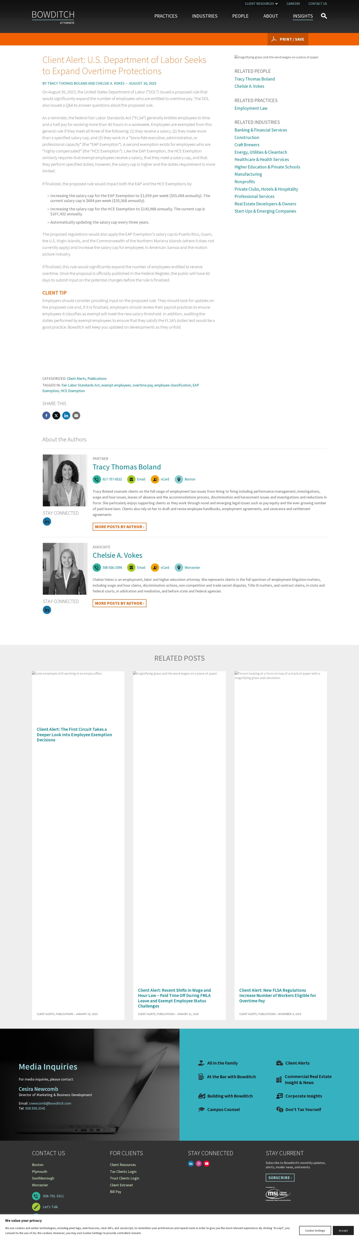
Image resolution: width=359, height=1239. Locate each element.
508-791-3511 (53, 1196)
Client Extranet (121, 1185)
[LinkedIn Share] (66, 415)
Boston (190, 479)
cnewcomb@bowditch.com (50, 1103)
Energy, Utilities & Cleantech (261, 152)
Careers (293, 3)
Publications (97, 378)
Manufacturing (248, 174)
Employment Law (251, 108)
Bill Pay (115, 1191)
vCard (165, 479)
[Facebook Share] (46, 415)
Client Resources (259, 3)
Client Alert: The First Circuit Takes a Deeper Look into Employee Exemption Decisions (74, 734)
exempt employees (116, 385)
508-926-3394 (112, 567)
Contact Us (318, 3)
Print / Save (292, 39)
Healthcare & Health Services (262, 159)
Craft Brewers (247, 144)
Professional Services (254, 196)
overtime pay (143, 385)
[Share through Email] (76, 415)
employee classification (172, 385)
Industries (205, 16)
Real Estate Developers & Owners (265, 204)
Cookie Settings (315, 1230)
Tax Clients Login (123, 1171)
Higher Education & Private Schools (267, 167)
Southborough (43, 1178)
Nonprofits (245, 181)
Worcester (192, 567)
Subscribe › (280, 1177)
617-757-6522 (112, 479)
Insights (303, 16)
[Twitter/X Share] (56, 415)
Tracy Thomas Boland (67, 83)
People (240, 16)
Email (141, 479)
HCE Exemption (73, 390)
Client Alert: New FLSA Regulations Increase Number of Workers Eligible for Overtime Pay (277, 995)
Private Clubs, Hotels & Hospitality (266, 189)
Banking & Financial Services (261, 130)
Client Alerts (76, 378)
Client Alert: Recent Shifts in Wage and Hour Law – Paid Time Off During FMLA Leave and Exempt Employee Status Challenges (174, 998)
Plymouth (39, 1171)
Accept (343, 1230)
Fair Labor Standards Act (80, 385)
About (270, 16)
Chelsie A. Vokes (110, 83)
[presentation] (316, 661)
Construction (247, 137)
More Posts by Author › (119, 526)
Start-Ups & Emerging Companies (265, 211)
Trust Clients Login (124, 1178)
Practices (165, 16)
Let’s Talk (50, 1206)
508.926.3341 (35, 1108)
